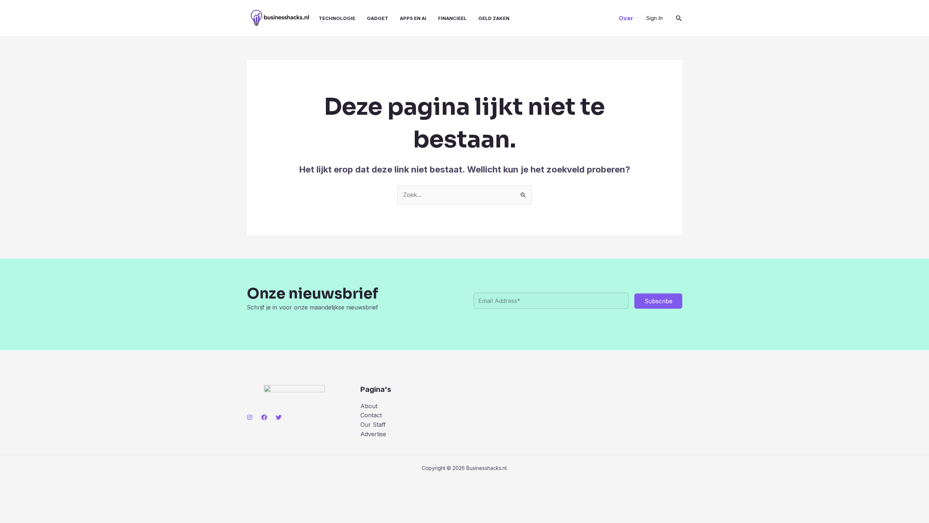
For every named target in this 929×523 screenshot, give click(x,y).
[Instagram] (250, 417)
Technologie (337, 18)
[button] (626, 18)
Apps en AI (413, 18)
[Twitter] (279, 417)
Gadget (377, 18)
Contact (371, 415)
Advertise (373, 434)
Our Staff (373, 424)
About (368, 406)
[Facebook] (264, 417)
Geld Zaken (493, 18)
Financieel (452, 18)
